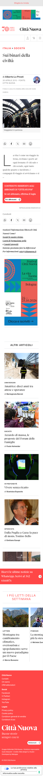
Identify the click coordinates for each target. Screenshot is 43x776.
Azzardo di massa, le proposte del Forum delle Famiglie (19, 439)
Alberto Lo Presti (14, 76)
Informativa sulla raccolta (13, 773)
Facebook (6, 693)
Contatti (5, 679)
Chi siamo (6, 682)
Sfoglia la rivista (21, 3)
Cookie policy (7, 713)
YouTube (5, 702)
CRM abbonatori (8, 685)
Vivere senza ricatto (16, 487)
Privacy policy (7, 710)
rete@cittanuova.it (27, 252)
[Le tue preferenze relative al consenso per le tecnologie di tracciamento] (39, 772)
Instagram (6, 699)
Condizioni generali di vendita (14, 716)
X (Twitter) (6, 696)
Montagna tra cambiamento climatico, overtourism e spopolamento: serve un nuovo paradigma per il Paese (15, 645)
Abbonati (32, 743)
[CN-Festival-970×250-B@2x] (21, 14)
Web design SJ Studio (27, 752)
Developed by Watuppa (10, 754)
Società (19, 48)
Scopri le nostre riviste (13, 237)
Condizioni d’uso (8, 719)
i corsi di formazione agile (14, 241)
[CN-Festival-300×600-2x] (20, 292)
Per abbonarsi (10, 199)
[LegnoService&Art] (21, 556)
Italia (7, 48)
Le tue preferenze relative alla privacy (24, 769)
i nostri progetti (11, 244)
